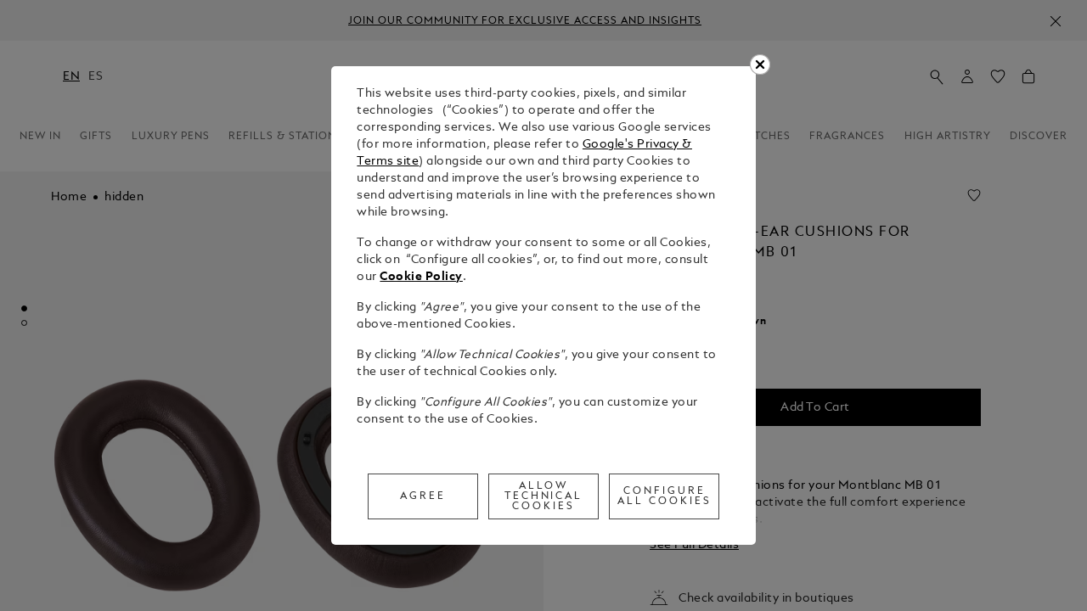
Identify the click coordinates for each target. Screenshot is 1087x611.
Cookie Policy (421, 277)
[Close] (760, 64)
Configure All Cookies (664, 496)
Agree (423, 496)
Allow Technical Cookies (543, 496)
